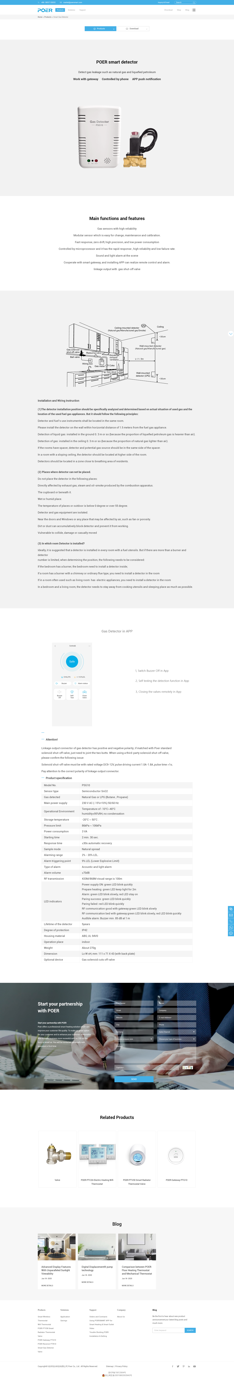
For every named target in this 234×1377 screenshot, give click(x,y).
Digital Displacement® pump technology (97, 1268)
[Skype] (231, 927)
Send (134, 1079)
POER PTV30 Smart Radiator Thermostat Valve (137, 1182)
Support (92, 1310)
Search (190, 1330)
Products (47, 17)
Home (40, 17)
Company (121, 1310)
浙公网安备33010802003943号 (118, 1375)
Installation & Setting (98, 1336)
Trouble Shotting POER (99, 1332)
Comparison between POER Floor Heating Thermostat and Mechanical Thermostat (137, 1270)
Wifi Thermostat (44, 1324)
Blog (117, 1224)
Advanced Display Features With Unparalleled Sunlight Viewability (56, 1270)
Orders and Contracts (98, 1317)
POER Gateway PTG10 (176, 1180)
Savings (63, 1321)
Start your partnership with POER (60, 1007)
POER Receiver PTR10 (47, 1344)
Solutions (64, 1310)
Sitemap (109, 1366)
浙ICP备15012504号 (117, 1372)
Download (133, 28)
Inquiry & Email (164, 2)
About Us (121, 1317)
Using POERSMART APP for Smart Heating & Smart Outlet (101, 1323)
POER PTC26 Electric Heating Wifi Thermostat (97, 1182)
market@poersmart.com (71, 2)
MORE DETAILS (47, 1286)
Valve (57, 1180)
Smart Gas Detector (60, 17)
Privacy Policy (121, 1366)
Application (65, 1317)
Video (91, 1328)
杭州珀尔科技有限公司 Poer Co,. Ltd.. (64, 1366)
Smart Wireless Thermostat (44, 1319)
